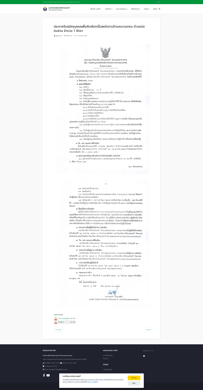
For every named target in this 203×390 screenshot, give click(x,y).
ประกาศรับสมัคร (64, 318)
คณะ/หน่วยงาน (121, 9)
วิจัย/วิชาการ (135, 9)
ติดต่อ (155, 9)
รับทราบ (134, 378)
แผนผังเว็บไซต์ (107, 370)
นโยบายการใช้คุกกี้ (93, 382)
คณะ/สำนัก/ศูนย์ (107, 355)
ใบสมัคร (61, 322)
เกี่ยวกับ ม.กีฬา (95, 9)
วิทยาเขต (105, 359)
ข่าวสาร (146, 9)
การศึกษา (108, 9)
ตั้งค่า (134, 383)
